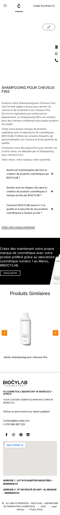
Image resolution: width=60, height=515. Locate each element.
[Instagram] (13, 435)
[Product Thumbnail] (48, 27)
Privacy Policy (36, 509)
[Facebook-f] (6, 435)
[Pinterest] (21, 435)
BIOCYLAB (36, 503)
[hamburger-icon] (5, 6)
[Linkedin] (28, 435)
